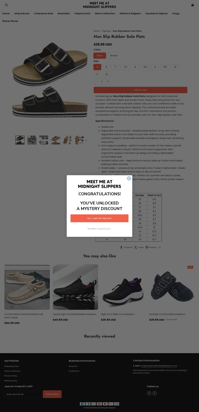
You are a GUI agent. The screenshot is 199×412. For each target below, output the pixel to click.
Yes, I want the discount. (99, 218)
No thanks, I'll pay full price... (99, 229)
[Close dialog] (129, 178)
